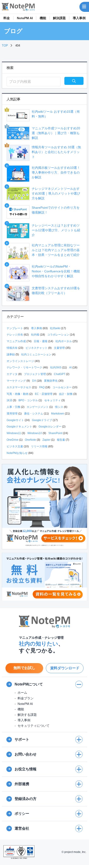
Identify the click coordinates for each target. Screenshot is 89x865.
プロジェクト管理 (35, 374)
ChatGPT (59, 374)
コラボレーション (58, 334)
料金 (6, 18)
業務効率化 (51, 380)
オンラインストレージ (20, 361)
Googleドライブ (42, 420)
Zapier (46, 439)
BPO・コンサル (28, 400)
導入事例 (79, 18)
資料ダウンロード (64, 668)
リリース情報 (39, 446)
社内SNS (55, 367)
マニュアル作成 (16, 341)
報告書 (61, 439)
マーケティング (16, 380)
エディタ (12, 374)
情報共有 (12, 347)
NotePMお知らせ (17, 453)
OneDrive (12, 439)
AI (70, 367)
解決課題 (59, 18)
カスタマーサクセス (19, 387)
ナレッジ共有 (15, 334)
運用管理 (12, 413)
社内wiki (55, 328)
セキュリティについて (34, 725)
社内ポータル (63, 341)
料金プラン (26, 698)
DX (34, 380)
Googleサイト (15, 420)
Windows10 (34, 433)
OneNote (30, 439)
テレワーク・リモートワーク (24, 367)
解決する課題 (27, 714)
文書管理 (59, 347)
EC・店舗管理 (43, 394)
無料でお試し (24, 668)
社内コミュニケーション (36, 354)
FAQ (41, 387)
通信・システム (33, 413)
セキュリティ (52, 400)
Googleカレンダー (50, 426)
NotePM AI (25, 18)
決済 (9, 400)
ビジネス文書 (15, 446)
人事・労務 (13, 407)
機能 (43, 18)
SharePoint (55, 433)
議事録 (11, 354)
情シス (59, 407)
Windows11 (14, 433)
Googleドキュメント (19, 426)
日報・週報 (40, 341)
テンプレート (15, 328)
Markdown (57, 413)
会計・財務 (66, 394)
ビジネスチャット (36, 347)
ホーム (22, 692)
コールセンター (62, 387)
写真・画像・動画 (18, 394)
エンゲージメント (38, 407)
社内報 (35, 334)
